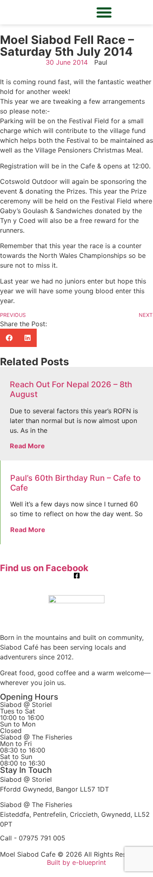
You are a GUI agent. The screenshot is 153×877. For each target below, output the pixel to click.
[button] (104, 12)
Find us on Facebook (44, 568)
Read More (27, 446)
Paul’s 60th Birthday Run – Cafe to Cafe (75, 483)
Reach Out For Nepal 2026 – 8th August (71, 389)
